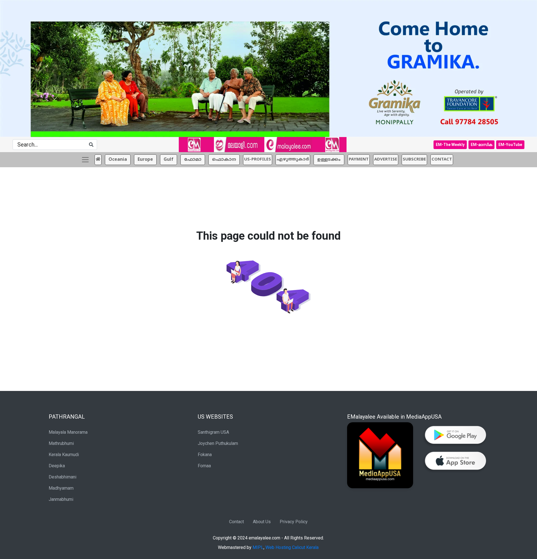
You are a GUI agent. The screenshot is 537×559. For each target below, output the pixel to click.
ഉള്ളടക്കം (329, 159)
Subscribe (414, 159)
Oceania (118, 159)
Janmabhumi (61, 499)
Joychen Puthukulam (218, 443)
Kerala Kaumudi (64, 454)
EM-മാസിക (481, 144)
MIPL (258, 547)
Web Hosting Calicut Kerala (292, 547)
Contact (236, 521)
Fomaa (204, 465)
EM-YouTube (510, 144)
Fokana (205, 454)
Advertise (385, 159)
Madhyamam (61, 488)
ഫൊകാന (224, 159)
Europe (145, 159)
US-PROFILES (257, 159)
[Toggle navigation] (85, 159)
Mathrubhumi (61, 443)
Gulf (168, 159)
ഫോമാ (192, 159)
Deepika (57, 465)
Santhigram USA (213, 432)
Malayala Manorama (68, 432)
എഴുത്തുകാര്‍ (293, 159)
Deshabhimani (62, 477)
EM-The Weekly (450, 144)
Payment (359, 159)
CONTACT (442, 159)
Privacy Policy (294, 521)
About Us (262, 521)
